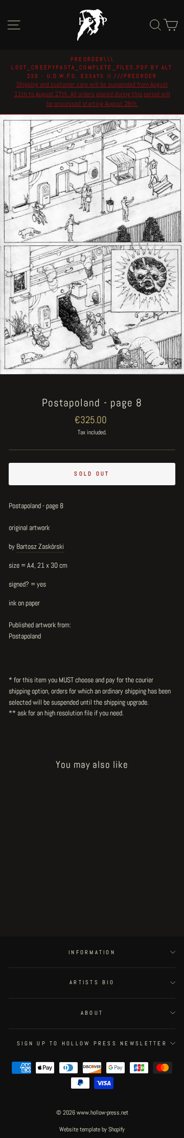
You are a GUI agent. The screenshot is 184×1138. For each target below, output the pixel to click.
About (92, 1012)
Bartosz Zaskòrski (40, 546)
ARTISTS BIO (92, 982)
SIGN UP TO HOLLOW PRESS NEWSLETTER (92, 1043)
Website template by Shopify (92, 1129)
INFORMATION (92, 952)
